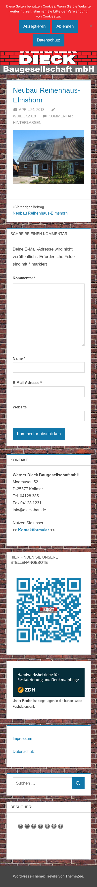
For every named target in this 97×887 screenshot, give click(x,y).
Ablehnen (65, 26)
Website (20, 407)
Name (19, 358)
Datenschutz (24, 751)
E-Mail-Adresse (27, 382)
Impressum (22, 738)
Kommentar (24, 278)
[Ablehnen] (90, 25)
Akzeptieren (34, 26)
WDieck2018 (24, 116)
